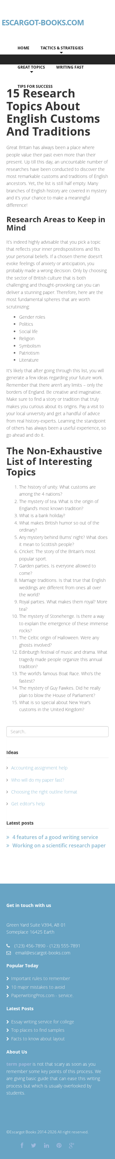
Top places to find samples (38, 1030)
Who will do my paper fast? (37, 780)
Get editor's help (28, 804)
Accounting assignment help (39, 768)
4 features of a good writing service (55, 837)
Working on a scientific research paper (59, 845)
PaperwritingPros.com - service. (42, 995)
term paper (18, 1064)
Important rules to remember (40, 978)
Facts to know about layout (38, 1039)
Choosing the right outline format (44, 792)
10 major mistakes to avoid (38, 987)
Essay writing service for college (42, 1022)
